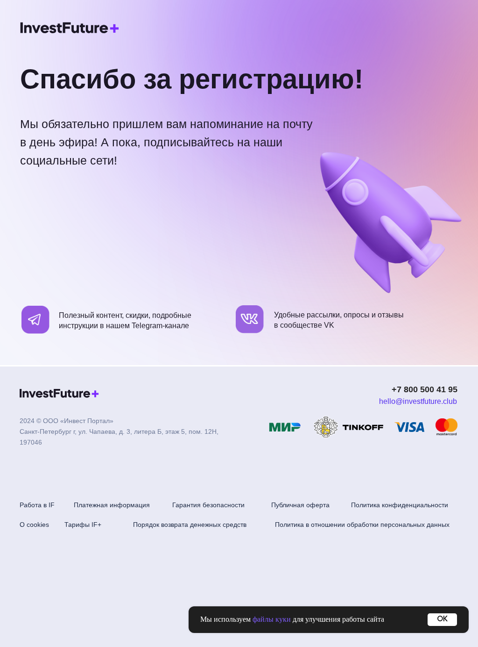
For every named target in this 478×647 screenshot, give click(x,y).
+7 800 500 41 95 (424, 389)
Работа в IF (37, 505)
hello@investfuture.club (418, 401)
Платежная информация (112, 505)
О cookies (34, 524)
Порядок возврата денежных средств (189, 524)
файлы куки (272, 619)
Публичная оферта (300, 505)
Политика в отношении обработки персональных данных (362, 524)
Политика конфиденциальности (399, 505)
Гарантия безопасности (208, 505)
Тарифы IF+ (82, 524)
